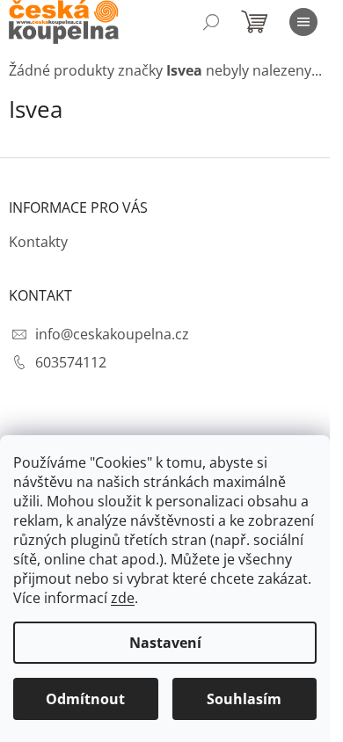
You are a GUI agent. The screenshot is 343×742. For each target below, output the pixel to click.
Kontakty (38, 241)
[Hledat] (211, 22)
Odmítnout (85, 699)
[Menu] (303, 22)
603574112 (70, 362)
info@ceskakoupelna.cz (112, 334)
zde (123, 597)
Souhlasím (244, 699)
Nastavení (165, 642)
